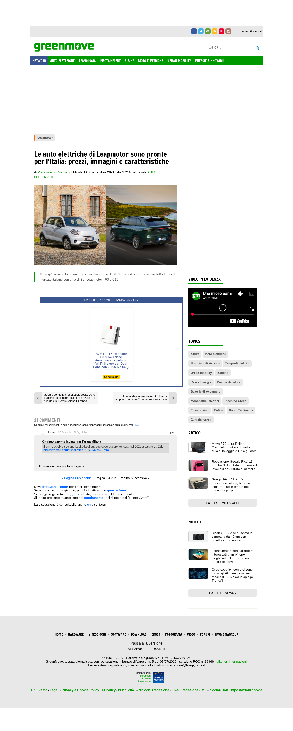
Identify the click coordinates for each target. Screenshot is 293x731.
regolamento (94, 497)
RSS (204, 690)
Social (215, 690)
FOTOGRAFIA (173, 634)
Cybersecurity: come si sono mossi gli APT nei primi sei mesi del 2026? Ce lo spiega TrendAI (232, 575)
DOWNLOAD (138, 634)
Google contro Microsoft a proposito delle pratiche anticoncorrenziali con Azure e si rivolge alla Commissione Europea (69, 398)
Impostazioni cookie (246, 690)
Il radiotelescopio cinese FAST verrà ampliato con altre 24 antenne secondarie (141, 398)
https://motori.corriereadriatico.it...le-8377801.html (76, 450)
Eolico (218, 410)
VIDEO (191, 634)
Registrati (256, 31)
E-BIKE (129, 60)
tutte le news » (223, 593)
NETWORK (39, 60)
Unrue (51, 432)
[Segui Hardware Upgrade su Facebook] (194, 31)
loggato (73, 494)
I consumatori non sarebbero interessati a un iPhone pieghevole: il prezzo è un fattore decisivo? (233, 556)
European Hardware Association (144, 678)
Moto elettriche (215, 354)
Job (225, 690)
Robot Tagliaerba (241, 410)
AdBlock (143, 690)
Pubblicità (126, 690)
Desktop (135, 649)
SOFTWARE (118, 634)
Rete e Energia (201, 382)
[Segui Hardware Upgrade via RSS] (214, 31)
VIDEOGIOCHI (97, 634)
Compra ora (111, 376)
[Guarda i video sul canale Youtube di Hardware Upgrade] (221, 31)
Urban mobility (201, 373)
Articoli (196, 433)
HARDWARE (76, 634)
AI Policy (108, 690)
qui (89, 504)
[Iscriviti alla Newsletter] (208, 31)
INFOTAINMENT (110, 60)
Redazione (160, 690)
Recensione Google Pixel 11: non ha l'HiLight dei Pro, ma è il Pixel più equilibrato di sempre (234, 465)
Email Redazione (184, 690)
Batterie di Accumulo (205, 391)
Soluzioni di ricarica (205, 363)
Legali (54, 690)
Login (244, 31)
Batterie (222, 373)
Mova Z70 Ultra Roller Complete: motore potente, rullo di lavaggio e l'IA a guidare (234, 447)
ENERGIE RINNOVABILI (210, 60)
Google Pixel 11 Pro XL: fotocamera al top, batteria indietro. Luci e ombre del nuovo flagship (231, 484)
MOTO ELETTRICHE (150, 60)
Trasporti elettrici (237, 363)
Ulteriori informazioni (232, 661)
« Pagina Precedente (76, 478)
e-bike (195, 354)
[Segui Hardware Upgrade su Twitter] (201, 31)
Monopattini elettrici (205, 401)
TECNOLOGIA (87, 60)
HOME (59, 634)
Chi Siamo (39, 690)
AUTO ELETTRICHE (62, 60)
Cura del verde (201, 419)
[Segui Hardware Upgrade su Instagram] (228, 31)
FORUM (205, 634)
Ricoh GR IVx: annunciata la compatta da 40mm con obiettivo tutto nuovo (232, 536)
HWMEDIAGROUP (226, 634)
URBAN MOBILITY (179, 60)
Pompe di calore (228, 382)
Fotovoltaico (199, 410)
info (137, 424)
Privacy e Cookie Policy (80, 690)
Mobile (159, 649)
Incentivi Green (235, 401)
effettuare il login (54, 486)
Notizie (195, 522)
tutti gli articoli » (223, 502)
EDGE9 (156, 634)
